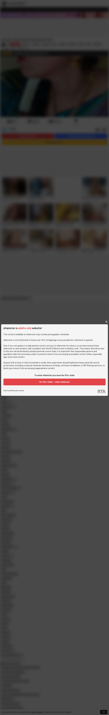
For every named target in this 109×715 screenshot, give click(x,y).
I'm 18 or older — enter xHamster (54, 382)
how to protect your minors (13, 391)
